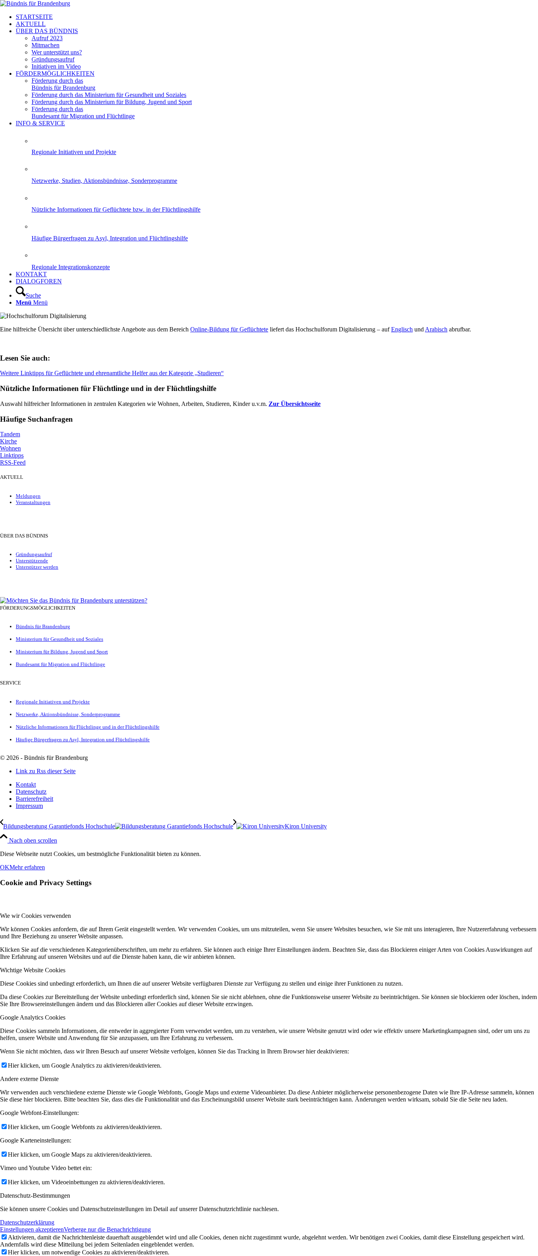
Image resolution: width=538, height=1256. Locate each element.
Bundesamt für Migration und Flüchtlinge (60, 664)
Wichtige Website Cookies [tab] (32, 970)
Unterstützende (32, 561)
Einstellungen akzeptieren (32, 1229)
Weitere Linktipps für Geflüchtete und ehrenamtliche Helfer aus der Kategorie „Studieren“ (112, 373)
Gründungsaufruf (34, 554)
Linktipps (12, 455)
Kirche (8, 441)
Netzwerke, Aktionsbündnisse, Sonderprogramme (68, 714)
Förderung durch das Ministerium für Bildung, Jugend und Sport (112, 102)
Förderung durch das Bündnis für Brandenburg (63, 84)
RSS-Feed (13, 462)
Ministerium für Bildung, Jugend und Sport (62, 652)
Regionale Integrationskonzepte (71, 267)
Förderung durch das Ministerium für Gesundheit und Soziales (109, 94)
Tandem (10, 434)
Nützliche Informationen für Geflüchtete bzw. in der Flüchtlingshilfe (116, 209)
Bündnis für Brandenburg (43, 626)
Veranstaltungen (33, 502)
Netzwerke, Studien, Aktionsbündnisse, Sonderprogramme (104, 180)
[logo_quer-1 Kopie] (35, 3)
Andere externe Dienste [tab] (29, 1079)
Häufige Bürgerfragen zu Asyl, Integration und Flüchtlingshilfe (110, 238)
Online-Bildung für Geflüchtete (229, 329)
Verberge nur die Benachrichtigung (107, 1229)
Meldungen (28, 496)
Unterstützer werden (37, 567)
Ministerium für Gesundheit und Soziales (59, 639)
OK (4, 867)
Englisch (402, 329)
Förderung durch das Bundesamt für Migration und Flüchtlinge (83, 112)
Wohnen (10, 448)
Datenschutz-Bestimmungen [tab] (35, 1195)
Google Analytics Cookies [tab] (32, 1017)
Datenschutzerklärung (27, 1222)
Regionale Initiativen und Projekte (74, 152)
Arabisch (436, 329)
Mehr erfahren (27, 867)
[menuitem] (277, 16)
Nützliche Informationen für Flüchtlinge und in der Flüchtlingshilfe (88, 727)
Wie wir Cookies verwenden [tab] (35, 915)
